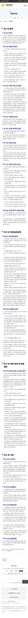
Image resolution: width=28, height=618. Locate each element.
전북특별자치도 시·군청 (14, 593)
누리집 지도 (25, 1)
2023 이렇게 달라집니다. (16, 583)
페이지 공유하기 (18, 17)
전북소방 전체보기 (5, 1)
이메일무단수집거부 (5, 603)
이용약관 (3, 601)
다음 (5, 582)
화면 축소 (25, 17)
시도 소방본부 (14, 589)
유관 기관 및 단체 (14, 597)
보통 (12, 571)
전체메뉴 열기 (24, 5)
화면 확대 (22, 17)
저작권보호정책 (15, 603)
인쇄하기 (15, 17)
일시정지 (8, 582)
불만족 (16, 571)
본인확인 (20, 1)
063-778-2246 (14, 608)
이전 (3, 582)
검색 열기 (26, 5)
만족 (7, 571)
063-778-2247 (22, 608)
